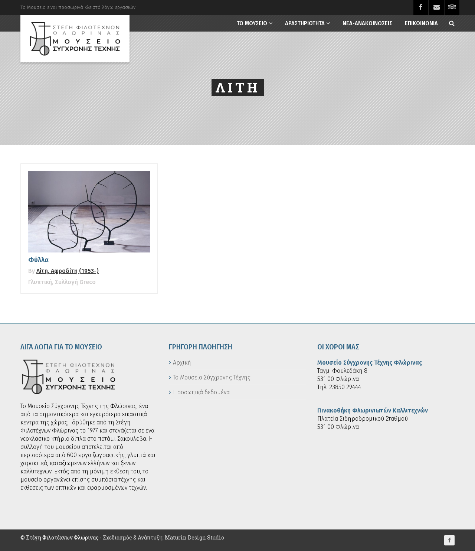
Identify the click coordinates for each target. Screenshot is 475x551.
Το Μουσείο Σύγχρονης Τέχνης (211, 377)
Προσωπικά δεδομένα (201, 392)
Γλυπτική (40, 282)
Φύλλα (38, 260)
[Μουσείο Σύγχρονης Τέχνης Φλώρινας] (75, 38)
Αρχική (182, 362)
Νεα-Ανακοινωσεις (367, 23)
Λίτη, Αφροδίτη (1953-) (67, 270)
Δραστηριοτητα (305, 23)
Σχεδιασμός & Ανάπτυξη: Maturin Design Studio (163, 537)
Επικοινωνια (421, 23)
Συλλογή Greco (75, 282)
